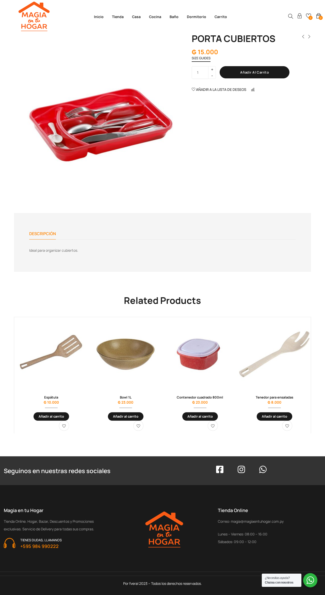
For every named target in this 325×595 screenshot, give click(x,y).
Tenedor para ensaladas (274, 397)
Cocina (155, 16)
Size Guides (201, 58)
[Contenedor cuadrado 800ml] (200, 354)
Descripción (42, 233)
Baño (174, 16)
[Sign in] (299, 16)
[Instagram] (241, 469)
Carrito (221, 16)
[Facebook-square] (220, 469)
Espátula (51, 397)
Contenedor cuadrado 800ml (200, 397)
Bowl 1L (126, 397)
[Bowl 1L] (125, 354)
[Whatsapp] (263, 469)
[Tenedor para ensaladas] (274, 354)
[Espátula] (51, 354)
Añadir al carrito (254, 72)
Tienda (118, 16)
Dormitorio (196, 16)
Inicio (99, 16)
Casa (136, 16)
